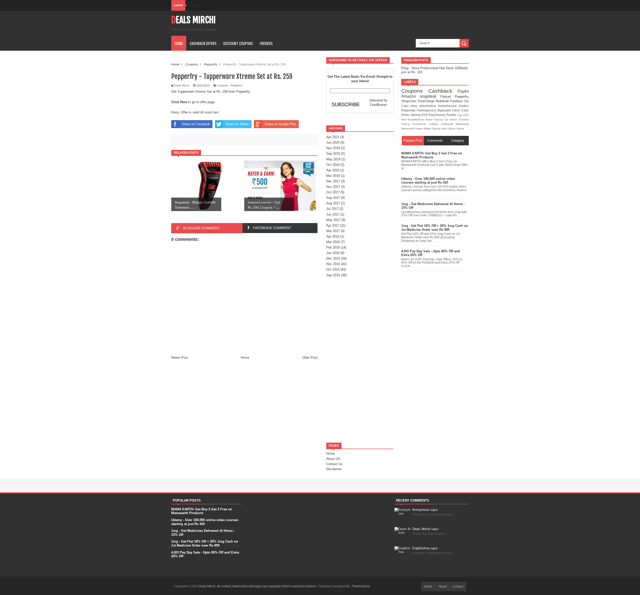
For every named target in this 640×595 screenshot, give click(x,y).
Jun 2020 (333, 142)
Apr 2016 (332, 236)
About (442, 586)
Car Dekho (451, 119)
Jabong (416, 114)
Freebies (266, 43)
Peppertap (409, 110)
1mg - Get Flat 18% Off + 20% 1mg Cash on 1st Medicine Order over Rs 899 (434, 228)
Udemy (452, 128)
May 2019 (333, 159)
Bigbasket (445, 110)
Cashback (443, 91)
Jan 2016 (333, 253)
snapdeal (430, 96)
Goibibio (435, 124)
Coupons (222, 85)
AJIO (466, 115)
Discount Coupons (238, 43)
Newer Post (179, 357)
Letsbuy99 (448, 124)
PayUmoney (437, 114)
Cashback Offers (203, 43)
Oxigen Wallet (423, 128)
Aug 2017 (333, 203)
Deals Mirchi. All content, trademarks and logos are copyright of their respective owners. (258, 586)
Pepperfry (236, 85)
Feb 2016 (333, 247)
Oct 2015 (333, 269)
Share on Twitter (237, 124)
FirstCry (406, 124)
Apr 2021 (332, 137)
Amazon (410, 96)
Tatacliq (436, 128)
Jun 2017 (333, 214)
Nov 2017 (333, 187)
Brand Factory (435, 119)
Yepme (460, 128)
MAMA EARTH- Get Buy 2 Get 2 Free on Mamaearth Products (431, 155)
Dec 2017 (333, 181)
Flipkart (447, 96)
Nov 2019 (333, 148)
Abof (404, 119)
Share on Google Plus (280, 124)
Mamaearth (408, 128)
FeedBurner (378, 105)
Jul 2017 (332, 209)
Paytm (463, 91)
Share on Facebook (196, 124)
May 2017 (333, 220)
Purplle (451, 114)
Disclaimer (334, 469)
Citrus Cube (460, 110)
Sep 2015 (333, 275)
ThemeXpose (361, 586)
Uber (444, 128)
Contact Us (334, 464)
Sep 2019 (333, 153)
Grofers (464, 105)
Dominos (464, 119)
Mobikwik (443, 101)
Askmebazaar (448, 105)
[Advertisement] (360, 360)
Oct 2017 (333, 192)
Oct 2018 (333, 165)
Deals (405, 114)
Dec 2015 (333, 258)
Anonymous (425, 510)
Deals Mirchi (193, 19)
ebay (414, 105)
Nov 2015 (333, 264)
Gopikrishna (425, 548)
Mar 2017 (333, 231)
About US (333, 459)
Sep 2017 (333, 198)
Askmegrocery (427, 110)
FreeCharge (427, 101)
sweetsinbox (428, 105)
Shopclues (409, 101)
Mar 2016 (333, 242)
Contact (458, 586)
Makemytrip (462, 124)
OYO (425, 114)
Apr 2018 (332, 170)
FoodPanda (420, 124)
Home (179, 43)
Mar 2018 (333, 176)
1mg (460, 115)
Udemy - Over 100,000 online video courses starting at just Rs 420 (428, 181)
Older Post (310, 357)
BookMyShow (417, 119)
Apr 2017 (332, 225)
